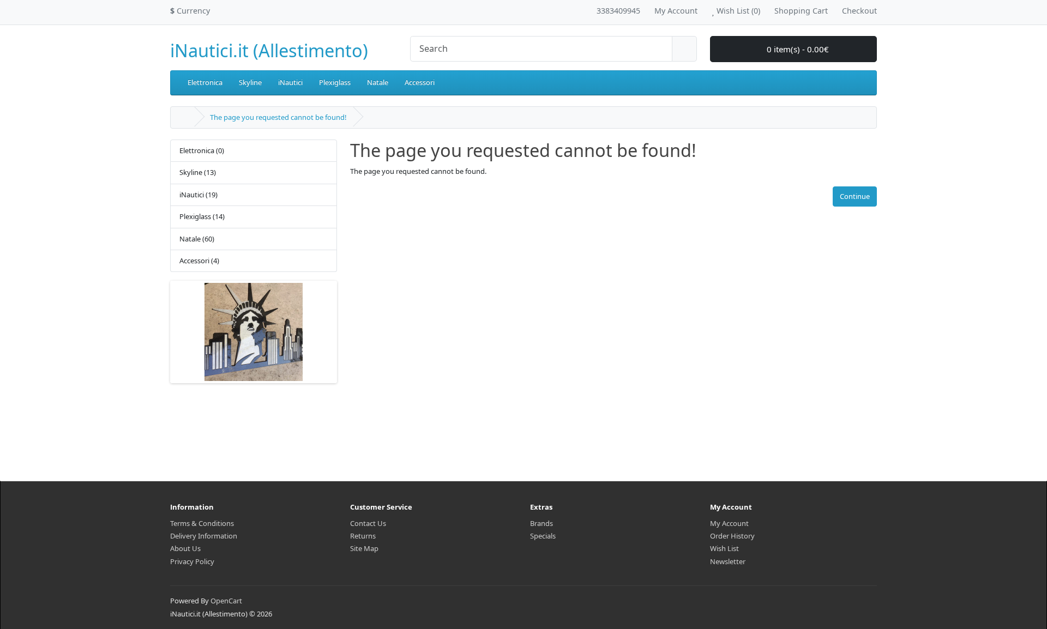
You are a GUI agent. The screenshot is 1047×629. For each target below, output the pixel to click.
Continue (855, 196)
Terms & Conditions (202, 523)
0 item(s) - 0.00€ (797, 49)
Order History (732, 536)
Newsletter (727, 561)
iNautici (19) (198, 194)
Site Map (364, 548)
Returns (363, 536)
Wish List (724, 548)
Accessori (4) (199, 260)
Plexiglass (335, 82)
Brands (541, 523)
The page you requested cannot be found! (278, 117)
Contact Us (368, 523)
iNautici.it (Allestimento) (269, 50)
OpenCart (226, 601)
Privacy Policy (192, 561)
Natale (377, 82)
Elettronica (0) (201, 150)
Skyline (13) (197, 172)
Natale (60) (196, 239)
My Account (729, 523)
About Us (185, 548)
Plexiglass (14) (202, 216)
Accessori (420, 82)
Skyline (250, 82)
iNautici (290, 82)
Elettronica (205, 82)
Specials (543, 536)
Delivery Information (203, 536)
